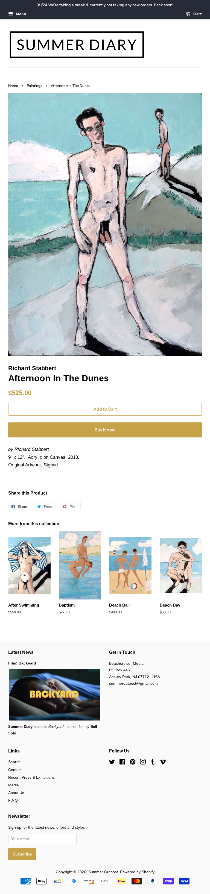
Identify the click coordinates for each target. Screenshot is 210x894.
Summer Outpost (103, 872)
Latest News (21, 652)
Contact (15, 769)
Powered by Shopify (137, 872)
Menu (20, 14)
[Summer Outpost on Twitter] (112, 763)
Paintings (34, 86)
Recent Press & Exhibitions (31, 777)
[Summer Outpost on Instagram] (143, 763)
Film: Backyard (22, 663)
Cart (197, 13)
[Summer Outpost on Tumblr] (153, 763)
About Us (16, 792)
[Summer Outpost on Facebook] (122, 763)
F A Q (13, 800)
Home (13, 86)
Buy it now (105, 430)
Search (14, 762)
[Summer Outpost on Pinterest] (133, 763)
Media (13, 785)
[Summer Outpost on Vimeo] (163, 763)
